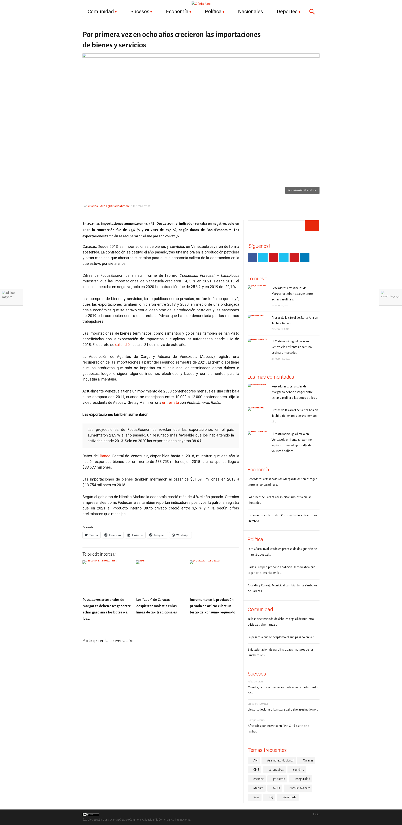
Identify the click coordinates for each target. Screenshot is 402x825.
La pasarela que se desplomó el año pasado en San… (282, 637)
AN (255, 760)
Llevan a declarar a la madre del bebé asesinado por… (283, 709)
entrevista (170, 402)
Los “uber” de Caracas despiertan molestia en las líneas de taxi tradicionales (156, 606)
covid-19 (298, 769)
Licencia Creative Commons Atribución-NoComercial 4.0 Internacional (150, 819)
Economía (177, 11)
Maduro (258, 788)
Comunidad (101, 11)
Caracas (308, 760)
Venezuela (289, 797)
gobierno (279, 779)
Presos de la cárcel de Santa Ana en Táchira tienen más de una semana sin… (295, 415)
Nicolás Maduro (299, 788)
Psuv (256, 797)
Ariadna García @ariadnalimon (108, 206)
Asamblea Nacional (280, 760)
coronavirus (276, 769)
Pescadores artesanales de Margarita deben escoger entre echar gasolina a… (292, 293)
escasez (258, 779)
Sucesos (139, 11)
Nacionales (250, 11)
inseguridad (302, 779)
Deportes (287, 11)
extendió (122, 344)
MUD (276, 788)
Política (213, 11)
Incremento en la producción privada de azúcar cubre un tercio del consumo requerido (212, 606)
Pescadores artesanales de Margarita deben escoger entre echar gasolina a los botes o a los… (294, 392)
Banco (105, 456)
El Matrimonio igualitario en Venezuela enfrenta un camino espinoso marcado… (292, 347)
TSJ (271, 797)
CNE (256, 769)
